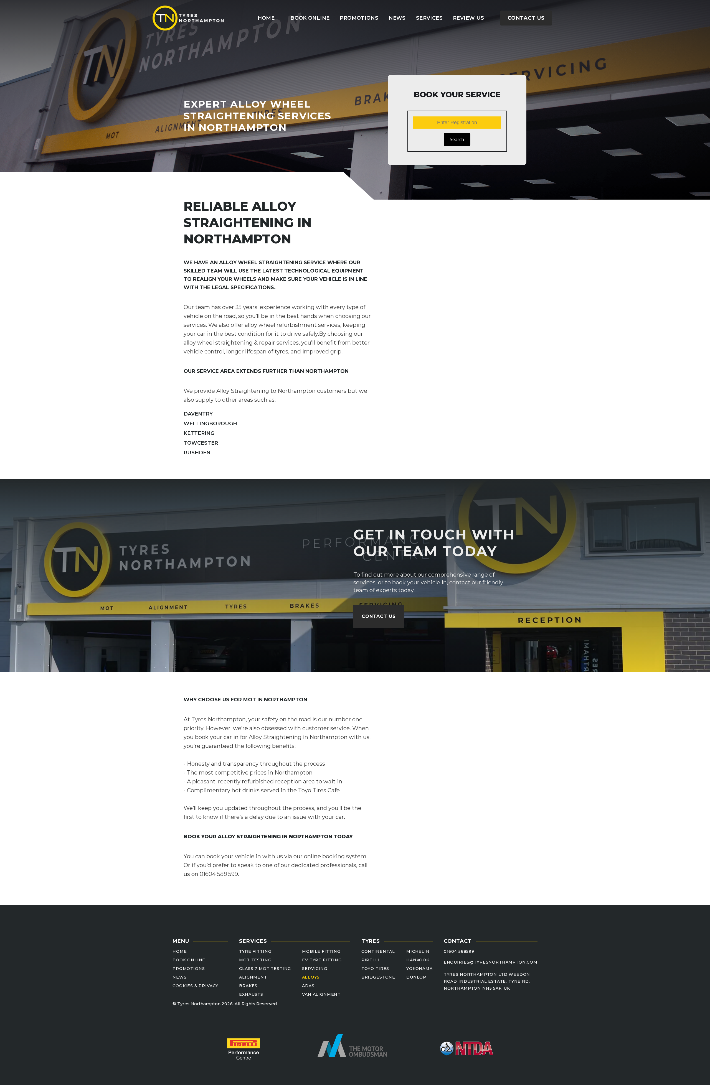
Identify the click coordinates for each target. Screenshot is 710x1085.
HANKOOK (417, 960)
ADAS (308, 986)
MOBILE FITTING (321, 951)
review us (468, 18)
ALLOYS (311, 977)
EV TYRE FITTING (322, 960)
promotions (359, 18)
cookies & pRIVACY (195, 986)
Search (457, 139)
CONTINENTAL (378, 951)
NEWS (179, 977)
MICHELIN (418, 951)
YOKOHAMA (419, 969)
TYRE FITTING (255, 951)
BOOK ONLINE (189, 960)
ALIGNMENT (253, 977)
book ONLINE (309, 18)
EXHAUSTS (251, 994)
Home (266, 18)
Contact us (526, 18)
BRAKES (248, 986)
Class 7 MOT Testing (265, 969)
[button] (429, 18)
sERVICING (314, 969)
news (397, 18)
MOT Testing (255, 960)
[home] (189, 18)
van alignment (321, 994)
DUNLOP (416, 977)
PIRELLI (370, 960)
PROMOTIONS (189, 969)
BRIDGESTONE (378, 977)
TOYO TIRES (375, 969)
